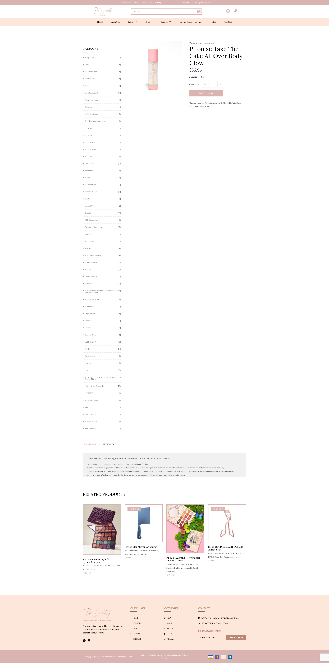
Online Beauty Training (190, 22)
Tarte (92, 569)
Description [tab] (89, 444)
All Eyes (100, 566)
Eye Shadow (110, 566)
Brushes (233, 553)
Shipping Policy (161, 655)
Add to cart (206, 93)
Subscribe (236, 637)
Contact (228, 22)
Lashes (237, 557)
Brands (131, 22)
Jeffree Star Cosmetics (148, 550)
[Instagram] (89, 640)
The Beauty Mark (108, 657)
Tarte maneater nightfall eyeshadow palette (96, 561)
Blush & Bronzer (187, 564)
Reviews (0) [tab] (109, 444)
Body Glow (223, 103)
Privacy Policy (147, 655)
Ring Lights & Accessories (136, 554)
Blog (214, 22)
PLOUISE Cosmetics (199, 106)
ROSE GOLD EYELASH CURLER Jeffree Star (225, 548)
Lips (187, 568)
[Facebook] (84, 640)
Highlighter (234, 103)
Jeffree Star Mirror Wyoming (141, 546)
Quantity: (194, 84)
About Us (115, 22)
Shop (147, 22)
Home (100, 22)
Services (164, 22)
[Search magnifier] (198, 11)
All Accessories (209, 103)
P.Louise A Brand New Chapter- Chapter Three (183, 559)
